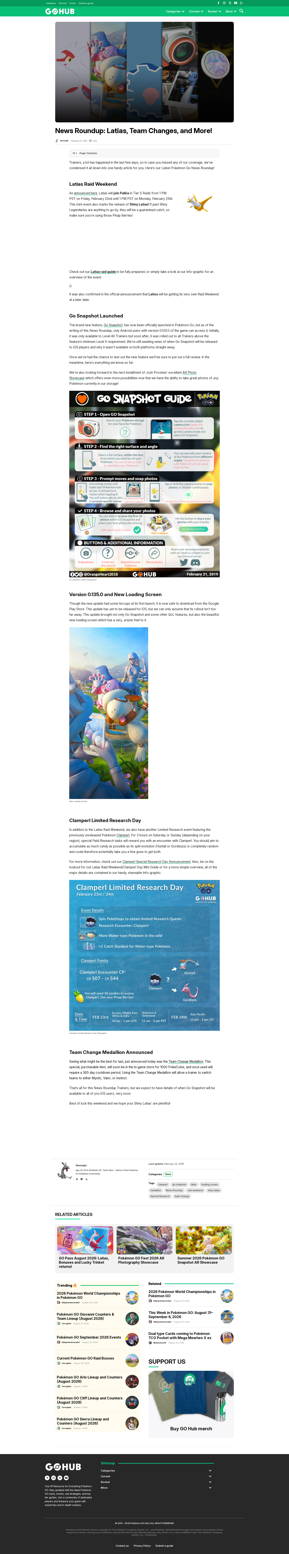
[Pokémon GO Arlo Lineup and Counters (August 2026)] (132, 1381)
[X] (86, 1178)
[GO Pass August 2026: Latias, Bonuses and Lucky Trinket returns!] (85, 1240)
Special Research (160, 1196)
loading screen (209, 1184)
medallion (156, 1190)
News (168, 1174)
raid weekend (195, 1190)
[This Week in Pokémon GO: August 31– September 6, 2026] (227, 1317)
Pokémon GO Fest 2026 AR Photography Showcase (141, 1260)
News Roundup (174, 1190)
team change (182, 1196)
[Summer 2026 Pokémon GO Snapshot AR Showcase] (204, 1240)
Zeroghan (66, 1323)
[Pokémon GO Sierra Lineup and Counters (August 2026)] (132, 1423)
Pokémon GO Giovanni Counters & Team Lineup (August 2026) (85, 1316)
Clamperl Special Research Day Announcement (156, 862)
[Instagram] (224, 3)
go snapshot (179, 1184)
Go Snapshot (113, 325)
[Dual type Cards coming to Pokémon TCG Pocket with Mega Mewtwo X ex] (227, 1338)
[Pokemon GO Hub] (60, 11)
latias (194, 1184)
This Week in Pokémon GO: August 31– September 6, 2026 (181, 1315)
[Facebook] (218, 3)
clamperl (163, 1184)
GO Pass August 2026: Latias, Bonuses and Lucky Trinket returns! (84, 1262)
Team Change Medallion (186, 1061)
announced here (85, 193)
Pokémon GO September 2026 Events (89, 1337)
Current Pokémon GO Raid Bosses (85, 1358)
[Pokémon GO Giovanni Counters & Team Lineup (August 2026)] (132, 1318)
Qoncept (64, 140)
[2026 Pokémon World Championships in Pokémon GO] (132, 1297)
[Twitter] (230, 3)
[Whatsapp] (241, 3)
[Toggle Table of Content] (74, 153)
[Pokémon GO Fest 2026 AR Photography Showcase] (145, 1240)
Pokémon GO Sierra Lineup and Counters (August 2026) (83, 1421)
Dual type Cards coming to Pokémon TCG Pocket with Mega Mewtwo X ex (180, 1336)
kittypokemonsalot (71, 1302)
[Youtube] (235, 3)
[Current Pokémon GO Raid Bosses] (132, 1360)
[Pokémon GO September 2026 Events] (132, 1339)
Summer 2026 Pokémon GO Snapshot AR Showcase (200, 1260)
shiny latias (214, 1190)
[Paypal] (81, 1178)
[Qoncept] (57, 140)
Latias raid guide (103, 272)
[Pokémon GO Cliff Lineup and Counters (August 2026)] (132, 1402)
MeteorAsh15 (159, 1343)
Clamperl (123, 835)
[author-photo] (59, 1302)
